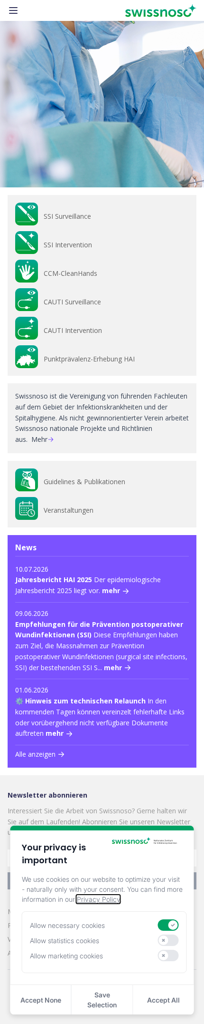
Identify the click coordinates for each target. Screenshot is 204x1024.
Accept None (40, 1000)
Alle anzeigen (35, 754)
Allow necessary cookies (67, 925)
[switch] (168, 925)
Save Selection (102, 1000)
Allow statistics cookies (64, 940)
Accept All (163, 1000)
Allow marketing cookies (66, 956)
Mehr (39, 439)
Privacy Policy (98, 899)
